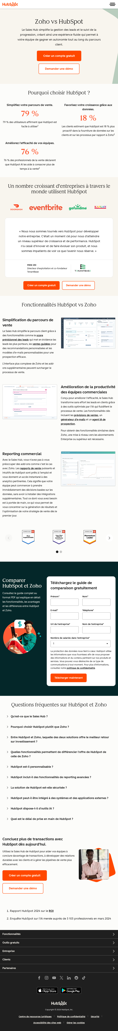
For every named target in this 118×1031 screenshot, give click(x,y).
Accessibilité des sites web (47, 1022)
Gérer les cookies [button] (76, 1022)
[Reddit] (76, 978)
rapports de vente (30, 468)
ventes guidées (41, 344)
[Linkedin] (69, 978)
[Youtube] (54, 978)
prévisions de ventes (86, 415)
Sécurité (95, 1016)
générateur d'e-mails (73, 419)
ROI (51, 911)
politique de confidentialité (81, 668)
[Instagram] (46, 978)
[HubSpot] (10, 4)
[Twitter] (61, 978)
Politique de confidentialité (71, 1016)
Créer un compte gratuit (59, 56)
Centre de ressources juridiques (35, 1016)
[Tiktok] (84, 978)
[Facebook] (39, 978)
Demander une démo (59, 68)
